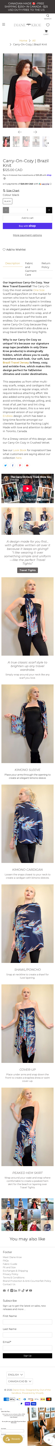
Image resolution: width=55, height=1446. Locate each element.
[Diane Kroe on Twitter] (26, 1291)
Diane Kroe (19, 1390)
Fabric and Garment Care (31, 269)
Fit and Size (9, 1267)
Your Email (3, 1434)
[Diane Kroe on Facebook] (8, 1291)
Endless (8, 416)
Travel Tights (27, 570)
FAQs (6, 1260)
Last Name (9, 1329)
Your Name (3, 1428)
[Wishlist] (48, 25)
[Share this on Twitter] (5, 465)
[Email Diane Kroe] (4, 1291)
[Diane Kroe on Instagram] (11, 1291)
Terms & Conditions (13, 1277)
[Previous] (20, 132)
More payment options (27, 235)
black (7, 201)
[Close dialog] (1, 1409)
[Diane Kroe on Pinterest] (19, 1291)
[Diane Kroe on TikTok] (23, 1291)
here (18, 458)
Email (7, 1342)
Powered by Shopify (33, 1393)
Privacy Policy (10, 1274)
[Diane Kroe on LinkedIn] (15, 1291)
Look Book (19, 450)
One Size (39, 290)
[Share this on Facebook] (12, 465)
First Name (10, 1316)
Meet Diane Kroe (12, 1257)
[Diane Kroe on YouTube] (30, 1291)
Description (12, 263)
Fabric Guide (10, 1264)
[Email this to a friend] (27, 465)
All (34, 40)
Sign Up (28, 1355)
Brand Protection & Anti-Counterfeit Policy (27, 1281)
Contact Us (9, 1284)
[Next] (35, 132)
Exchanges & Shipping (15, 1270)
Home (23, 40)
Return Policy (46, 265)
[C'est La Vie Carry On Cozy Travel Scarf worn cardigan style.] (27, 90)
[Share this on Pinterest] (20, 465)
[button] (27, 184)
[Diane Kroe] (27, 25)
